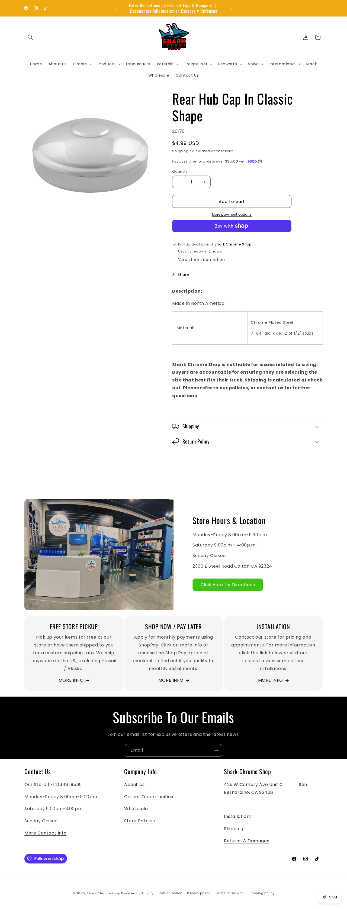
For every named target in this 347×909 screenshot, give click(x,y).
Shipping (180, 151)
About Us (134, 784)
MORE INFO (71, 680)
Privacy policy (198, 893)
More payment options (232, 214)
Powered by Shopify (137, 893)
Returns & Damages (246, 841)
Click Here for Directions (228, 584)
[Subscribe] (216, 750)
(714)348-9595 (65, 784)
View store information (201, 259)
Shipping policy (262, 893)
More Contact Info (45, 833)
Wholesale (136, 809)
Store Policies (139, 821)
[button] (30, 37)
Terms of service (229, 893)
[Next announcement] (231, 8)
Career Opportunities (148, 797)
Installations (238, 816)
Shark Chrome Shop (103, 893)
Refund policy (170, 893)
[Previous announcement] (116, 8)
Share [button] (183, 274)
